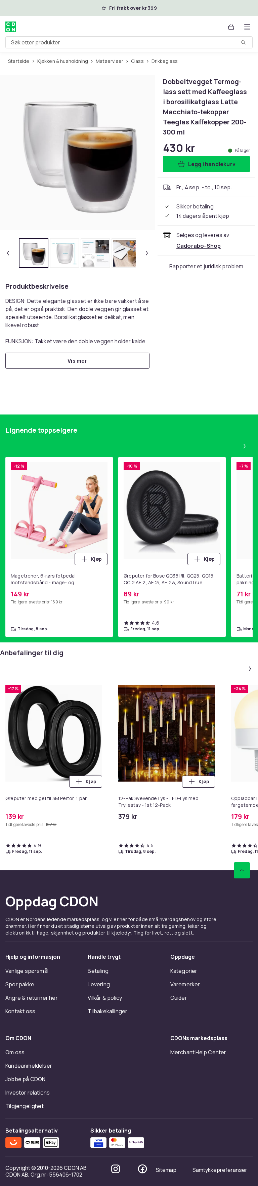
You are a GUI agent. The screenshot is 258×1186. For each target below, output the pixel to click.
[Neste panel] (244, 446)
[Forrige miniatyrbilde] (8, 253)
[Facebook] (142, 1169)
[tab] (33, 253)
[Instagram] (115, 1169)
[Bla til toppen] (242, 870)
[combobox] (129, 42)
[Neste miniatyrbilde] (147, 253)
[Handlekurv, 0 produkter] (231, 27)
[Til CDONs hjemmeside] (10, 27)
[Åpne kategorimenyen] (247, 27)
